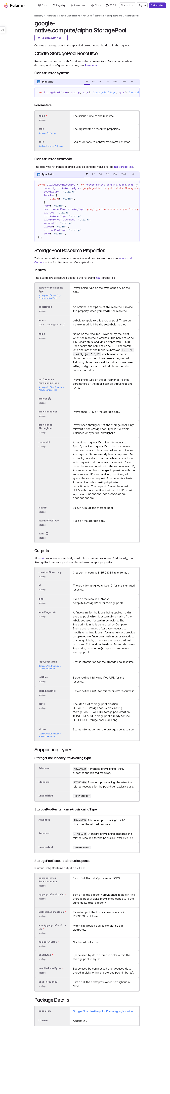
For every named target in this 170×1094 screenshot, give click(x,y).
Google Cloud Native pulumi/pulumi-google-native (103, 1011)
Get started (157, 5)
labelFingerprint (48, 612)
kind (41, 598)
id (40, 585)
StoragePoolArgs (104, 92)
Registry (60, 5)
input (99, 277)
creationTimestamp (50, 572)
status (42, 729)
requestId (44, 442)
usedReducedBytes (50, 968)
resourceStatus (48, 661)
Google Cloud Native (69, 15)
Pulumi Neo (80, 5)
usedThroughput (48, 982)
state (42, 703)
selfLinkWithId (47, 690)
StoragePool (132, 15)
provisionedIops (48, 411)
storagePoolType (49, 520)
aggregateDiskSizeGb (51, 894)
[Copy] (137, 186)
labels (42, 320)
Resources (91, 65)
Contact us (127, 5)
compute (99, 15)
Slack (98, 5)
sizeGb (43, 507)
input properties (123, 166)
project (43, 398)
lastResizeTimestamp (51, 911)
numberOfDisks (48, 941)
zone (41, 533)
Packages (51, 15)
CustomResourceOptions (51, 146)
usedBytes (45, 955)
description (45, 306)
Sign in (142, 5)
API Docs (87, 15)
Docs (44, 5)
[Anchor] (129, 30)
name (42, 333)
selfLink (43, 677)
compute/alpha (114, 15)
